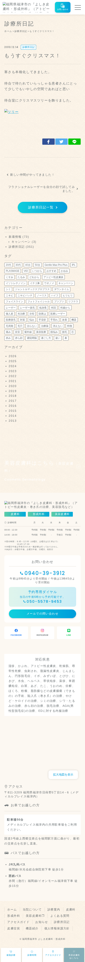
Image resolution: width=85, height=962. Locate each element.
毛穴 (20, 326)
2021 (13, 381)
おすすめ (51, 271)
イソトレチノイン (16, 283)
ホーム (12, 909)
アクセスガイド (18, 922)
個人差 (9, 313)
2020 (13, 386)
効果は (42, 313)
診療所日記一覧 (40, 207)
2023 (13, 371)
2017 (13, 400)
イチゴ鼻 (35, 283)
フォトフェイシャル (38, 301)
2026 (13, 356)
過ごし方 (46, 338)
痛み (8, 332)
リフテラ (73, 301)
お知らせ (41, 922)
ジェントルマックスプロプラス (32, 289)
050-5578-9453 (44, 601)
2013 (13, 420)
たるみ (21, 277)
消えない (58, 326)
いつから (37, 271)
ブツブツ (59, 301)
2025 (13, 361)
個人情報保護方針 (57, 928)
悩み (31, 319)
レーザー (11, 307)
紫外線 (28, 332)
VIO (26, 271)
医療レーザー (57, 313)
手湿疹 (42, 319)
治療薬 (44, 326)
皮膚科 (71, 909)
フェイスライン (14, 301)
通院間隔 (32, 338)
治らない (32, 326)
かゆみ (64, 271)
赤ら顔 (18, 338)
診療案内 (53, 909)
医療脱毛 (11, 319)
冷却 (31, 313)
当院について (32, 909)
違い (57, 338)
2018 (13, 395)
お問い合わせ (62, 9)
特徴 (69, 326)
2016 (13, 405)
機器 (73, 319)
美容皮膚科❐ (35, 915)
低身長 (43, 307)
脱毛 (64, 332)
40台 (28, 264)
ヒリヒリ (68, 295)
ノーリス (42, 295)
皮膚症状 (13, 928)
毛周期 (9, 326)
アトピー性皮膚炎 (53, 277)
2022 (13, 376)
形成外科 (13, 915)
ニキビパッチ (25, 295)
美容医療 (41, 332)
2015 (13, 410)
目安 (17, 332)
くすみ (9, 277)
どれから (34, 277)
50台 (37, 264)
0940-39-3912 (45, 573)
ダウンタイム (61, 289)
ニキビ (9, 295)
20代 (8, 264)
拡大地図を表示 (63, 774)
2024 (13, 366)
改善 (64, 319)
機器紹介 (32, 928)
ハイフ (54, 295)
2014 (13, 415)
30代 (18, 264)
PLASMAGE (12, 271)
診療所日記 (28, 47)
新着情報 (15, 236)
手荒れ (54, 319)
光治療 (21, 313)
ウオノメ (49, 283)
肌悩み (54, 332)
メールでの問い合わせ (42, 613)
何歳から (65, 307)
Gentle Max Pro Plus (56, 264)
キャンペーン (21, 241)
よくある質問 (59, 915)
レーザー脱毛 (27, 307)
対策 (22, 319)
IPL (74, 264)
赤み (8, 338)
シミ (8, 289)
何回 (53, 307)
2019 (13, 391)
